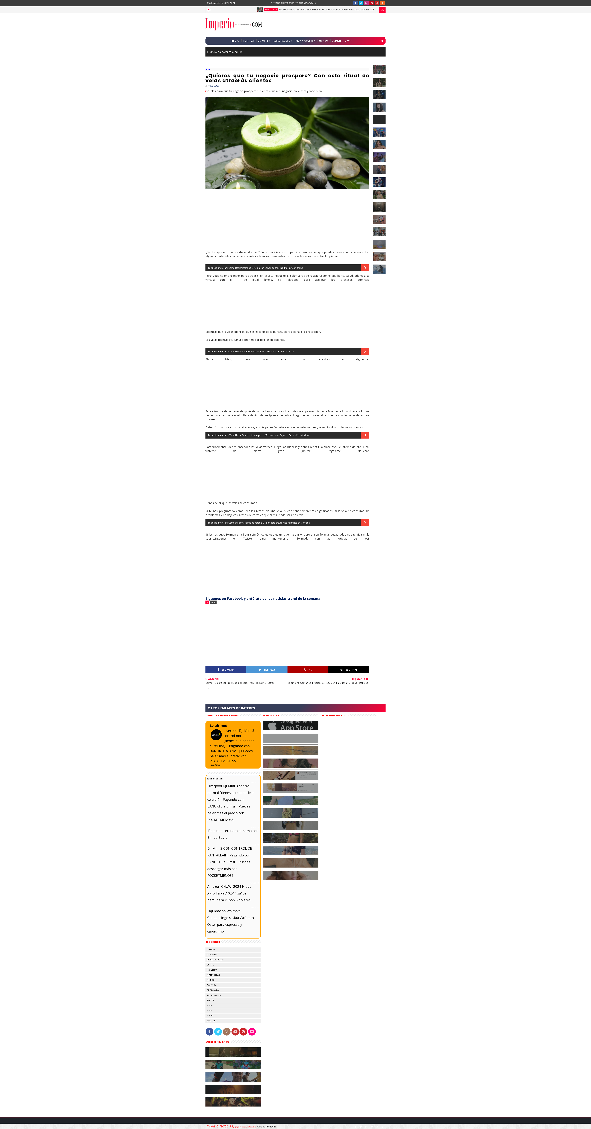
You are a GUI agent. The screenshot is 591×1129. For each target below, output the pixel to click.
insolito (212, 970)
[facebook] (355, 3)
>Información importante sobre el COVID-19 (280, 2)
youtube (212, 1020)
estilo (210, 964)
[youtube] (377, 3)
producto (213, 990)
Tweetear (269, 670)
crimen (211, 949)
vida (208, 69)
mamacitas (213, 975)
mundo (211, 980)
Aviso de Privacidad (266, 1126)
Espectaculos (282, 40)
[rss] (382, 3)
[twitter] (361, 3)
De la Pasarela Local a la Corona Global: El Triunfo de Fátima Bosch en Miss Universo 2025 (251, 9)
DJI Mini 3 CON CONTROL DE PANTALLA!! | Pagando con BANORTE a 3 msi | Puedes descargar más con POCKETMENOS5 (229, 862)
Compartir (228, 670)
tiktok (211, 1000)
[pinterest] (371, 3)
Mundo (323, 40)
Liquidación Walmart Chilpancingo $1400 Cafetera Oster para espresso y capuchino (230, 920)
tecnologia (214, 995)
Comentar (352, 670)
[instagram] (366, 3)
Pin (310, 670)
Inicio (235, 40)
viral (210, 1015)
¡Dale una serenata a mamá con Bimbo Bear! (232, 834)
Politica (248, 40)
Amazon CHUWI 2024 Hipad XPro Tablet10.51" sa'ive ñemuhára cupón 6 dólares (229, 893)
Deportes (264, 40)
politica (212, 985)
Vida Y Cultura (305, 40)
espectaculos (317, 9)
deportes (212, 954)
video (210, 1010)
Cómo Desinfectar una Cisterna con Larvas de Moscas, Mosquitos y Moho (265, 267)
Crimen (336, 40)
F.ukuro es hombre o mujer (224, 52)
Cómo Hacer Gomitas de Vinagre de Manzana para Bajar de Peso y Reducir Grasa (269, 435)
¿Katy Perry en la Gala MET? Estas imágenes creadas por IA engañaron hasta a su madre (373, 9)
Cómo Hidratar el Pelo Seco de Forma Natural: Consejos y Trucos (261, 351)
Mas (347, 40)
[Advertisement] (329, 25)
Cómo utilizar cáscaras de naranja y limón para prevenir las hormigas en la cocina (269, 522)
